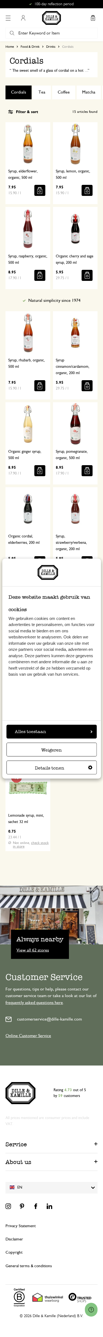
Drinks (50, 46)
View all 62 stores (32, 950)
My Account (23, 18)
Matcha (88, 92)
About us (18, 1161)
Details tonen (49, 767)
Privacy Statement (20, 1226)
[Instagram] (8, 1206)
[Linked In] (49, 1206)
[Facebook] (35, 1206)
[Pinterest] (22, 1206)
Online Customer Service (28, 1036)
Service (16, 1144)
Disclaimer (14, 1239)
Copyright (14, 1252)
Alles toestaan (30, 731)
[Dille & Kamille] (51, 18)
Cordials (18, 92)
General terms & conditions (28, 1266)
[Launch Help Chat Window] (91, 1310)
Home (9, 46)
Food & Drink (30, 46)
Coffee (64, 92)
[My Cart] (93, 18)
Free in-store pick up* (54, 4)
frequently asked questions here (34, 1002)
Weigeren (51, 749)
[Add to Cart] (39, 190)
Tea (41, 92)
